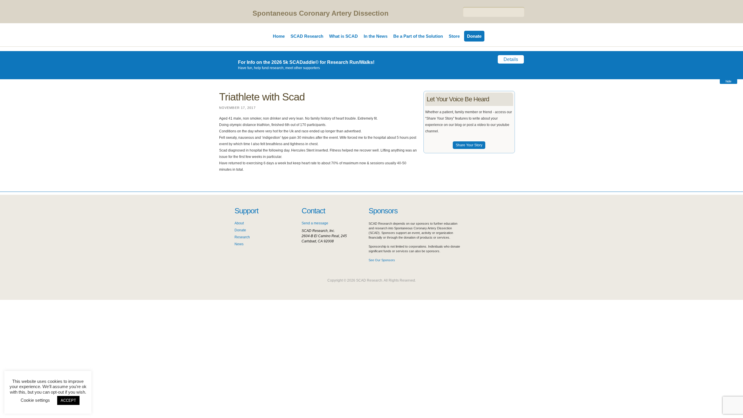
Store (454, 36)
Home (279, 36)
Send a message (315, 223)
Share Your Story (469, 145)
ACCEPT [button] (68, 400)
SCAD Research (307, 36)
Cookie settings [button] (35, 400)
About (239, 223)
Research (242, 237)
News (239, 244)
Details (511, 59)
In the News (375, 36)
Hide (728, 81)
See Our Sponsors (382, 260)
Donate (474, 36)
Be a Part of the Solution (418, 36)
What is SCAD (343, 36)
